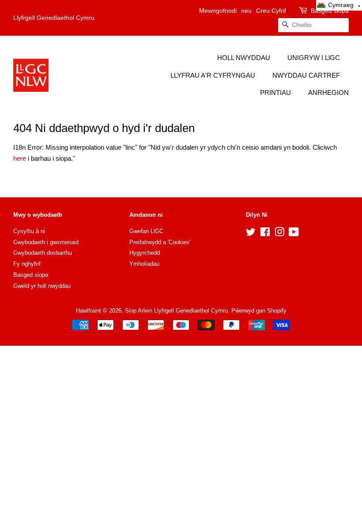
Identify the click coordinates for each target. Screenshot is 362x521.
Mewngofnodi (218, 10)
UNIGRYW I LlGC (313, 57)
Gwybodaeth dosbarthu (42, 252)
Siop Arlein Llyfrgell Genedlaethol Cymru (176, 310)
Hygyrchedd (144, 252)
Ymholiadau (144, 263)
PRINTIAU (275, 92)
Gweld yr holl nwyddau (42, 286)
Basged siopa (330, 10)
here (19, 158)
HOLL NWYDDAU (243, 57)
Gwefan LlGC (146, 231)
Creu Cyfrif (271, 10)
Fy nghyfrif (27, 263)
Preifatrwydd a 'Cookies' (159, 242)
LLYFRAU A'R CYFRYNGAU (212, 75)
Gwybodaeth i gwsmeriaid (46, 242)
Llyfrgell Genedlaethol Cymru (53, 17)
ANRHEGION (328, 92)
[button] (339, 5)
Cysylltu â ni (29, 231)
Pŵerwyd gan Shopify (259, 310)
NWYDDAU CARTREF (306, 75)
